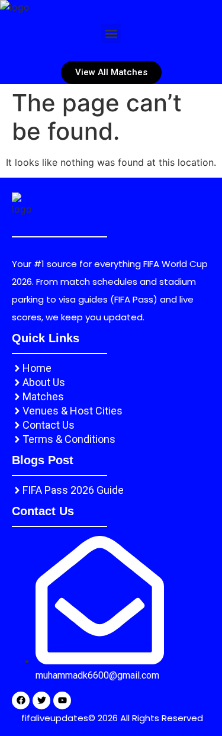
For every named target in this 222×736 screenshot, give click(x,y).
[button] (111, 33)
